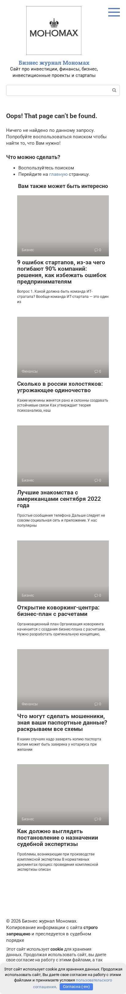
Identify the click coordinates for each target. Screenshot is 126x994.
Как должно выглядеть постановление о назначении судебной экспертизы (57, 838)
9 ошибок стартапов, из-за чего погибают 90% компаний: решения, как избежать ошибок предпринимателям (61, 272)
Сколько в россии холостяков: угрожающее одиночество (60, 387)
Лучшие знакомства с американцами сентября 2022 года (59, 499)
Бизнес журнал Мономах (54, 62)
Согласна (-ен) (76, 986)
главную (58, 174)
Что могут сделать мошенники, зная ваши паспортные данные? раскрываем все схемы (62, 722)
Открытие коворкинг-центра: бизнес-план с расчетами (58, 610)
